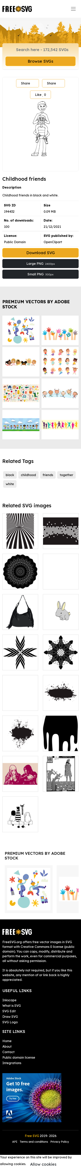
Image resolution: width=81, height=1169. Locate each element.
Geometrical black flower (20, 703)
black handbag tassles (20, 622)
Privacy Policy (59, 1141)
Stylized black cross (20, 662)
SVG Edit (9, 1011)
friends (48, 475)
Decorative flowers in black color (61, 660)
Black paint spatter (60, 703)
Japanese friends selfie (20, 784)
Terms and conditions (34, 1141)
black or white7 (58, 584)
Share (25, 83)
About (7, 1046)
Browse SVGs (40, 61)
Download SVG (40, 252)
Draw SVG (10, 1017)
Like (40, 95)
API (15, 1141)
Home (7, 1041)
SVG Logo (10, 1022)
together (66, 475)
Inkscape (9, 1000)
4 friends (13, 827)
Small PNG (40, 274)
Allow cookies (43, 1164)
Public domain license (18, 1057)
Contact (8, 1052)
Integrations (11, 1063)
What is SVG (11, 1006)
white (10, 484)
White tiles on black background (61, 538)
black (10, 475)
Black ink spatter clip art (20, 743)
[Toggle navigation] (73, 9)
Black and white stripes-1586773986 (20, 538)
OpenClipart (53, 242)
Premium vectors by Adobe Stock (36, 304)
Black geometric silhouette (20, 581)
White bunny (56, 624)
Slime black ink (58, 746)
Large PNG (40, 264)
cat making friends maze (61, 784)
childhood (28, 475)
